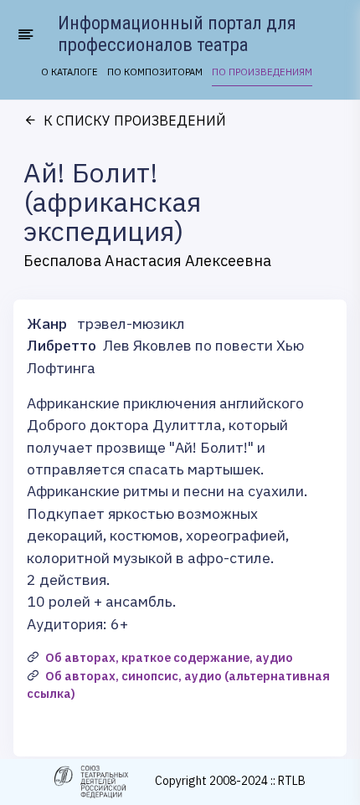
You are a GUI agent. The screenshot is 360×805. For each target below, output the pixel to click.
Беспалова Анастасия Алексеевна (147, 260)
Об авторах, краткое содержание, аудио (169, 657)
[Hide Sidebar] (23, 34)
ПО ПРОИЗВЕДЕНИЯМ (262, 72)
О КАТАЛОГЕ (69, 72)
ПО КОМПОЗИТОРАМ (155, 72)
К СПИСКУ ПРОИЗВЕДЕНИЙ (135, 120)
